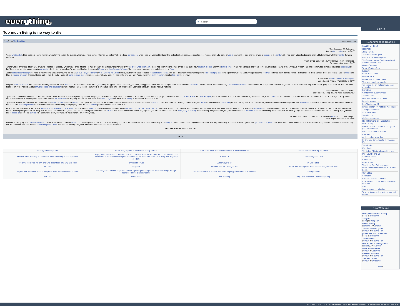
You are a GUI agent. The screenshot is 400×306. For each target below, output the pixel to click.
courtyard (266, 73)
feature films (226, 67)
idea (6, 41)
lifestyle (341, 55)
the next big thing (44, 125)
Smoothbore (367, 115)
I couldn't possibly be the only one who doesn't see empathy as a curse (47, 163)
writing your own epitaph (47, 151)
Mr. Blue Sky (367, 124)
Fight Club (366, 90)
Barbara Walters (21, 85)
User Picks (366, 49)
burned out (209, 73)
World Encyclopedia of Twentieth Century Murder (136, 151)
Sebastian (366, 176)
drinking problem (19, 75)
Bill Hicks (47, 167)
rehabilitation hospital (159, 73)
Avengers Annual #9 (371, 110)
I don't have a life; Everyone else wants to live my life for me (225, 151)
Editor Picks (367, 145)
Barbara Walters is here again (341, 79)
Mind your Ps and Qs (371, 154)
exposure (194, 85)
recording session (26, 105)
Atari (364, 186)
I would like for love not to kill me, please (379, 107)
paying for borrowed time (372, 137)
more (380, 266)
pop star (217, 73)
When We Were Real (371, 68)
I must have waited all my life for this (313, 151)
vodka (230, 55)
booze (203, 102)
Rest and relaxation (52, 87)
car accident (133, 55)
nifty (100, 85)
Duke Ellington (205, 96)
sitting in (168, 122)
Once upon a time (144, 67)
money (83, 75)
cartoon (274, 96)
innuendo (39, 87)
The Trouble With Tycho (372, 55)
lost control (304, 102)
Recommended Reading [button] (380, 42)
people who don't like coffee (374, 79)
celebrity (226, 102)
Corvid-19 (224, 157)
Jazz (181, 96)
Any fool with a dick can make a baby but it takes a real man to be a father (47, 172)
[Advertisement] (200, 8)
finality (129, 99)
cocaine (267, 55)
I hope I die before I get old (146, 108)
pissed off (16, 113)
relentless (69, 85)
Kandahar (366, 159)
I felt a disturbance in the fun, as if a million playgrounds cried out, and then (224, 172)
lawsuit (33, 113)
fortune (77, 75)
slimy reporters (158, 75)
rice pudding (337, 51)
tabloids (175, 75)
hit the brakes (251, 111)
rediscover (257, 108)
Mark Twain (367, 148)
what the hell (17, 55)
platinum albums (205, 67)
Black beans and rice (371, 101)
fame (71, 75)
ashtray (279, 55)
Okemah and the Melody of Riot (224, 167)
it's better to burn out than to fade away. (57, 108)
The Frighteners (313, 172)
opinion (366, 246)
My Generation (313, 163)
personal (366, 226)
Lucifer (365, 170)
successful (345, 67)
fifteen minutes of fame (237, 85)
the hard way (60, 99)
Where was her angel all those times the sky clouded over (313, 167)
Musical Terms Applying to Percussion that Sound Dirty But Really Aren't (47, 157)
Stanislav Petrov (369, 157)
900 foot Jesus (368, 76)
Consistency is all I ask (313, 157)
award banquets (58, 102)
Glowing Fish (377, 231)
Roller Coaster (136, 177)
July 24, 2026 (368, 52)
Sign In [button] (381, 29)
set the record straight (21, 73)
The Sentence (368, 96)
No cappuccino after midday (374, 214)
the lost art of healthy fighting (374, 57)
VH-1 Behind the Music (109, 73)
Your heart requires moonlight (375, 82)
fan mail (110, 111)
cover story (44, 69)
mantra (92, 108)
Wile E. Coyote (106, 99)
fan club (132, 67)
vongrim (377, 226)
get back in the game (263, 122)
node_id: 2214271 (370, 74)
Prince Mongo (368, 134)
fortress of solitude (36, 122)
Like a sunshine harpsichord (374, 131)
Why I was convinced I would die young (313, 177)
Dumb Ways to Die (224, 163)
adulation (76, 102)
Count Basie (189, 96)
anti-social (75, 122)
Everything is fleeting (187, 111)
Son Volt (47, 177)
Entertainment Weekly (118, 69)
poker (333, 116)
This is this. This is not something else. (378, 151)
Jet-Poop (376, 251)
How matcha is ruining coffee (374, 98)
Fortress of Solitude (136, 163)
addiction (156, 102)
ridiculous (129, 108)
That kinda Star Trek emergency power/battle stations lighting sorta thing (379, 166)
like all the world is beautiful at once (377, 121)
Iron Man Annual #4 (370, 104)
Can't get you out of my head (374, 93)
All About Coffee (369, 112)
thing (365, 221)
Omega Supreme (369, 65)
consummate (91, 105)
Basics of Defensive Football (374, 179)
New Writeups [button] (381, 208)
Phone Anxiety (368, 224)
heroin (348, 73)
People (101, 69)
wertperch (374, 216)
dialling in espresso (370, 118)
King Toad (136, 167)
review (366, 231)
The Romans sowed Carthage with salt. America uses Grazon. (379, 61)
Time (172, 69)
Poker (55, 125)
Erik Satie (366, 71)
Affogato (366, 219)
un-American (367, 162)
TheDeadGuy (19, 41)
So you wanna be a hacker (373, 189)
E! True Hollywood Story (86, 73)
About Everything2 (370, 46)
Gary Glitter (367, 173)
